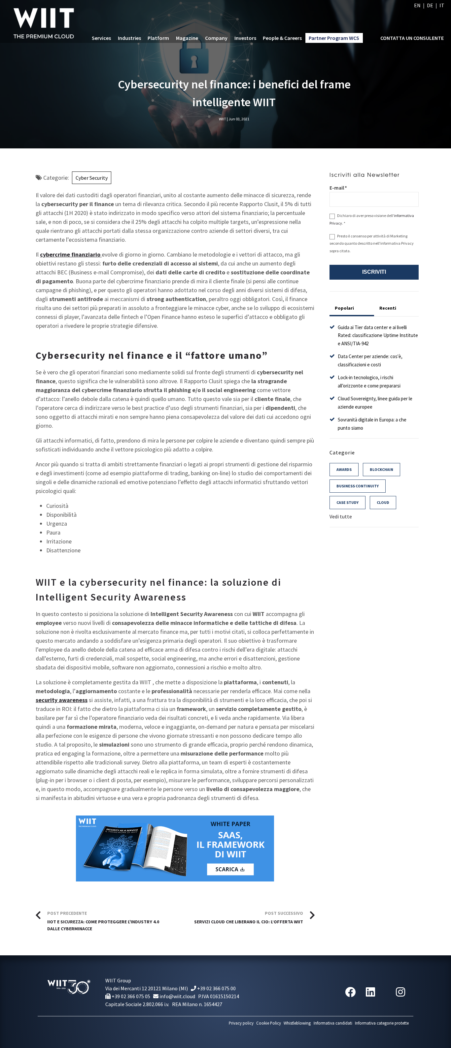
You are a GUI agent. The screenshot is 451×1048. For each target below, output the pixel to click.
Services (101, 38)
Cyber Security (92, 177)
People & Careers (282, 38)
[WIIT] (45, 21)
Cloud (383, 502)
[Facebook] (350, 992)
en (417, 5)
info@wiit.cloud (176, 996)
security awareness (61, 700)
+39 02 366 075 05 (130, 996)
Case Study (347, 502)
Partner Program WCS (334, 38)
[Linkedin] (370, 992)
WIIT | (223, 118)
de (430, 5)
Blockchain (381, 469)
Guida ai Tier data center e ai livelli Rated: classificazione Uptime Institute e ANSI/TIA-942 (378, 335)
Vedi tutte (341, 516)
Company (216, 38)
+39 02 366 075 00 (216, 988)
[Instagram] (400, 992)
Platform (158, 38)
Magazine (187, 38)
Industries (129, 38)
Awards (344, 469)
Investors (245, 38)
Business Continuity (357, 485)
